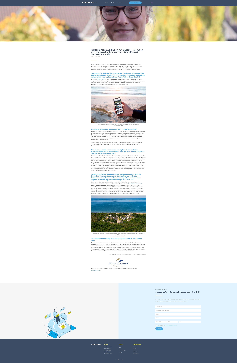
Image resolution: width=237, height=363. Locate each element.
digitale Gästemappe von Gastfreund (117, 73)
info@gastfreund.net (108, 353)
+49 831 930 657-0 (107, 352)
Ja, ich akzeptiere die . (167, 325)
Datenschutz (135, 353)
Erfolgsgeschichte (95, 270)
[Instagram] (118, 360)
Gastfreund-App (122, 350)
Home (106, 2)
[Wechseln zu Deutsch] (150, 3)
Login (120, 352)
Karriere (134, 348)
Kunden (120, 349)
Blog (120, 347)
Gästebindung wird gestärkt (135, 183)
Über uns (135, 346)
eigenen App (100, 79)
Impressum (135, 351)
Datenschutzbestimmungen (171, 325)
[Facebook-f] (114, 360)
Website (112, 2)
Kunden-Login (120, 2)
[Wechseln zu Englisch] (153, 3)
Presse (134, 350)
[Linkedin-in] (122, 360)
